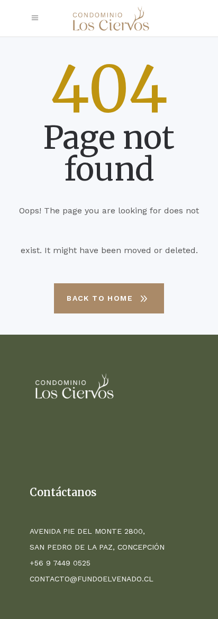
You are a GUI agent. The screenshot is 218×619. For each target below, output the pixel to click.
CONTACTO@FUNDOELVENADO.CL (91, 579)
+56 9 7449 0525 (60, 563)
